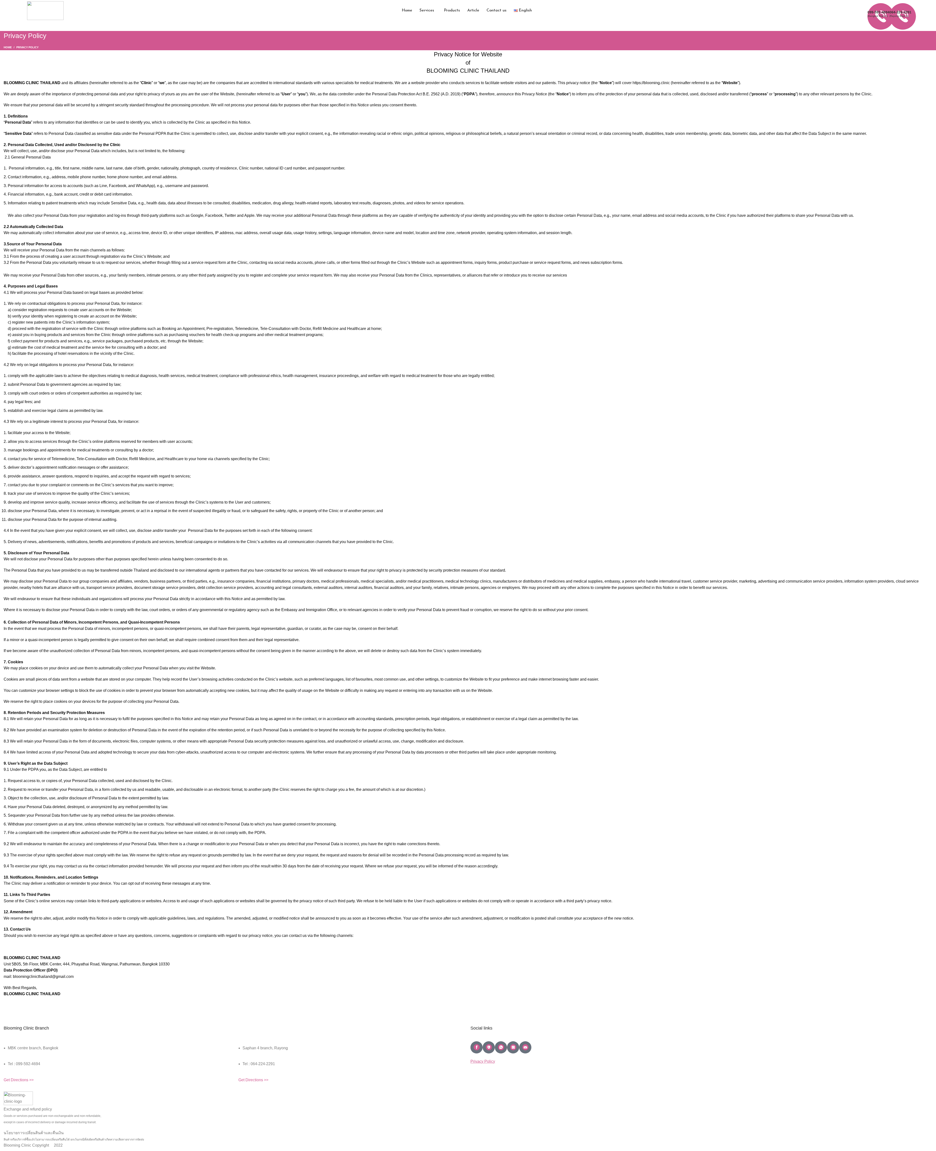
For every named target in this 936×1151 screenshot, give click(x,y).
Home (8, 47)
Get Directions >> (19, 1080)
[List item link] (117, 1066)
